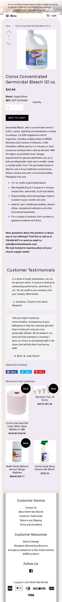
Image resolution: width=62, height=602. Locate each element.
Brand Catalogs (31, 541)
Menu (13, 15)
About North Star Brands (31, 511)
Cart (53, 15)
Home (8, 26)
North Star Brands (39, 582)
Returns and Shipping (31, 520)
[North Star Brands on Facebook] (31, 571)
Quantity (37, 102)
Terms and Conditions (31, 524)
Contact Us (31, 507)
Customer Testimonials (30, 515)
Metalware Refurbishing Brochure (31, 545)
